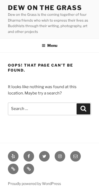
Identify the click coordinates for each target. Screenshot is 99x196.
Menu (52, 45)
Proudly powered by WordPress (34, 183)
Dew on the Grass (45, 8)
